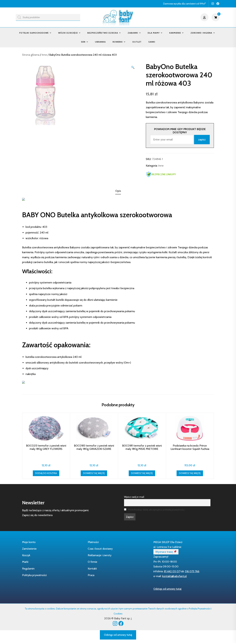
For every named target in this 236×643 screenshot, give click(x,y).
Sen (83, 41)
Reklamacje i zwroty (99, 555)
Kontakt (92, 568)
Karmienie (175, 32)
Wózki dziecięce (68, 32)
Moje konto (29, 542)
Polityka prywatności (34, 575)
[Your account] (204, 17)
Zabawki (133, 32)
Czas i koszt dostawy (100, 548)
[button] (133, 67)
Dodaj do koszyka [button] (46, 473)
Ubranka (100, 41)
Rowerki (118, 41)
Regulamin (28, 568)
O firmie (92, 561)
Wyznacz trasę (164, 551)
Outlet (136, 41)
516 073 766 (192, 571)
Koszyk (26, 555)
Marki (25, 561)
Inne (44, 54)
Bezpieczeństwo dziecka (102, 32)
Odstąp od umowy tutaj (167, 588)
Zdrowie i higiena (201, 32)
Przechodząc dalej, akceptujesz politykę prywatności (156, 509)
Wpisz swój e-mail (134, 496)
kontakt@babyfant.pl (174, 576)
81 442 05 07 (172, 571)
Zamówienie (29, 548)
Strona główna (30, 54)
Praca (91, 575)
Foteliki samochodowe (34, 32)
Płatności (93, 542)
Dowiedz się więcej (94, 473)
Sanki (151, 41)
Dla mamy (154, 32)
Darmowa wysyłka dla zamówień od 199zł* (184, 3)
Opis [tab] (118, 190)
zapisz (202, 139)
